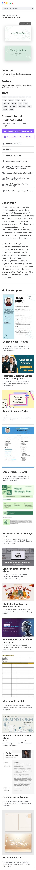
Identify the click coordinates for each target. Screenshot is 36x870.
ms (20, 103)
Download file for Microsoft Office (19, 137)
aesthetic (5, 97)
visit (29, 106)
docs (23, 100)
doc (17, 100)
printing (5, 106)
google (14, 103)
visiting (5, 109)
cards (4, 100)
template (13, 106)
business (21, 97)
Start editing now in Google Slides (19, 131)
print (25, 103)
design (11, 100)
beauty (13, 97)
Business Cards (12, 15)
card (28, 97)
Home (3, 15)
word (11, 109)
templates (22, 106)
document (6, 103)
